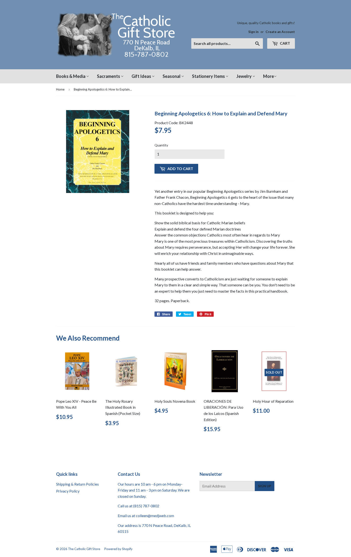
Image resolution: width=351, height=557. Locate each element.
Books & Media (71, 76)
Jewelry (244, 76)
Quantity (161, 145)
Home (60, 89)
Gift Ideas (142, 76)
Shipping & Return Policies (77, 484)
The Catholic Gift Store (84, 549)
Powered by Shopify (118, 549)
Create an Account (280, 32)
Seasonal (172, 76)
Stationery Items (209, 76)
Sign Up (264, 486)
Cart (284, 43)
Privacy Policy (68, 491)
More (268, 76)
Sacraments (109, 76)
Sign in (253, 32)
